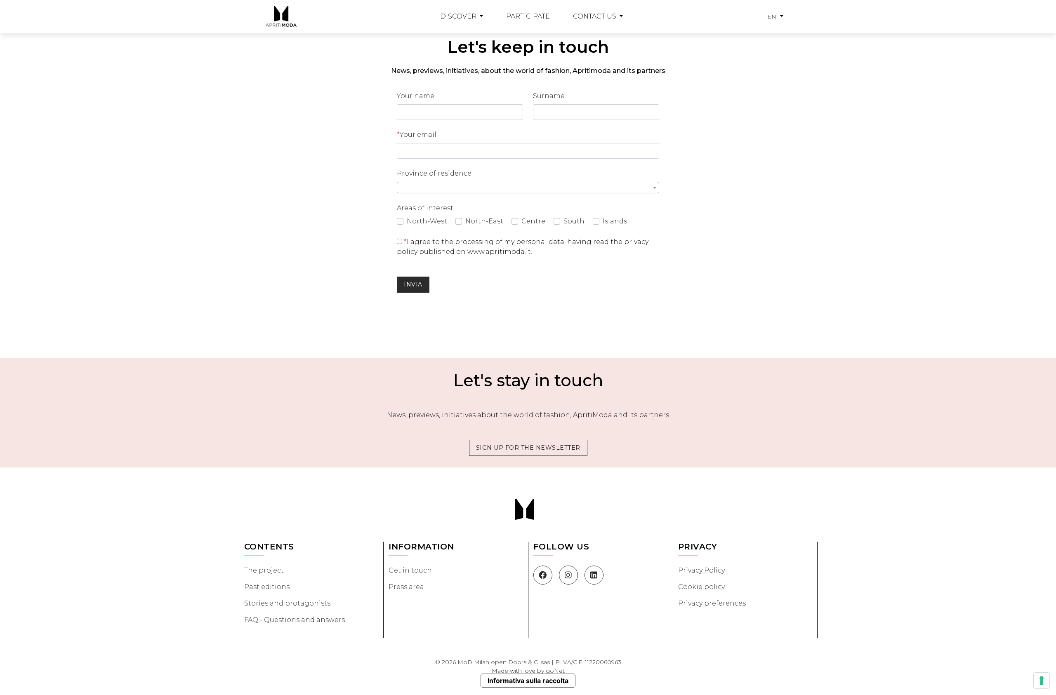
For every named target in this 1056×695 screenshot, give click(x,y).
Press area (406, 587)
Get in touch (410, 570)
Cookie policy (701, 587)
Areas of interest (425, 208)
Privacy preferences (712, 603)
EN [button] (773, 16)
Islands (615, 221)
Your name (415, 96)
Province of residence (434, 173)
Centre (533, 221)
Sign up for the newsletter (528, 447)
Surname (549, 96)
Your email (416, 135)
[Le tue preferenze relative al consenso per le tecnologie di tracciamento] (1041, 680)
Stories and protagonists (287, 603)
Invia (413, 284)
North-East (484, 221)
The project (264, 570)
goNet (555, 670)
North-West (427, 221)
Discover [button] (459, 16)
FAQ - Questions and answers (294, 620)
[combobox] (528, 187)
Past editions (267, 587)
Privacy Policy (701, 570)
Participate (528, 16)
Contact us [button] (595, 16)
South (574, 221)
